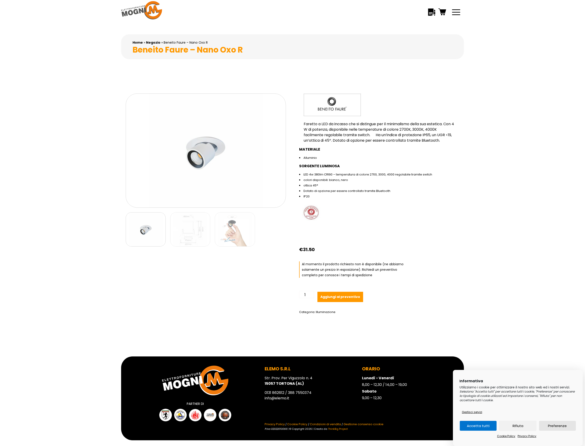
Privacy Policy (527, 436)
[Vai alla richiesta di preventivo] (432, 12)
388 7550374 (299, 392)
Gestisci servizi (472, 412)
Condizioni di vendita (325, 424)
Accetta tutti (478, 425)
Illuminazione (325, 312)
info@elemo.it (277, 398)
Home (138, 42)
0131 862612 (274, 392)
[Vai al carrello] (442, 12)
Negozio (153, 42)
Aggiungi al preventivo (340, 297)
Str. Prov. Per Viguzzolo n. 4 (288, 380)
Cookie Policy (506, 436)
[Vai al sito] (165, 415)
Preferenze (557, 425)
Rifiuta (518, 425)
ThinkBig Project (338, 429)
